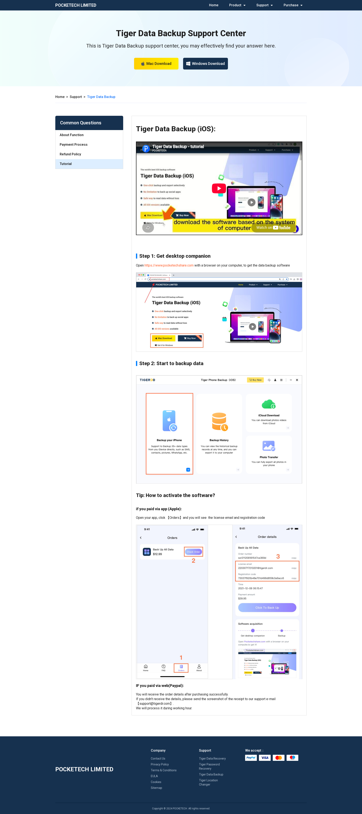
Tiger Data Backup (211, 774)
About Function (72, 135)
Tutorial (66, 164)
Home (213, 5)
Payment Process (74, 145)
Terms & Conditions (164, 770)
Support (262, 5)
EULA (154, 776)
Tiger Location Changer (208, 782)
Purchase (291, 5)
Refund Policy (70, 154)
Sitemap (156, 788)
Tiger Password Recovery (209, 766)
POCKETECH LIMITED (75, 5)
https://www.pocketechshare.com (169, 265)
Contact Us (158, 758)
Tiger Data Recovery (212, 758)
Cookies (156, 782)
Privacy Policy (160, 764)
